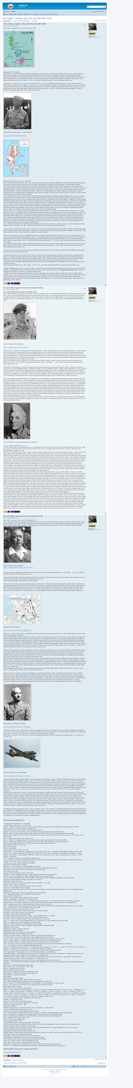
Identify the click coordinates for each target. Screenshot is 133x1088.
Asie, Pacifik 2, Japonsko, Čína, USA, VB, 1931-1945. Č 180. (27, 18)
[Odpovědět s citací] (85, 24)
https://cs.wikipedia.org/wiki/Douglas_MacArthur (16, 347)
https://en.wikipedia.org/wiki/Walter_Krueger (14, 135)
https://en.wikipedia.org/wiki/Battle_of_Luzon (15, 445)
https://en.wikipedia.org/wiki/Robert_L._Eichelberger (16, 726)
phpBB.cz (58, 1071)
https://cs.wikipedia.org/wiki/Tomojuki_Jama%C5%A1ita (18, 567)
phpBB (50, 1069)
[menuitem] (14, 12)
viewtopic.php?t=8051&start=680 (12, 1052)
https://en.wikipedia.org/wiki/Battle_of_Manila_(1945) (17, 630)
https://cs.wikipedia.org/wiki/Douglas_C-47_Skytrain (17, 775)
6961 (94, 36)
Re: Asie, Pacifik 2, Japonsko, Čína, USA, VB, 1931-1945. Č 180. (23, 288)
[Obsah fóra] (11, 6)
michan (90, 31)
